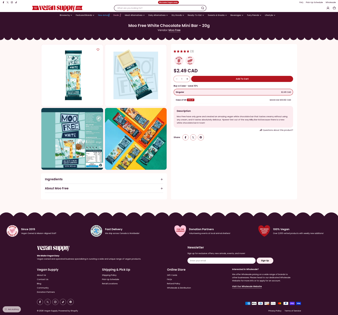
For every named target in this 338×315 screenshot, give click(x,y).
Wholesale (331, 2)
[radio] (233, 92)
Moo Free (174, 30)
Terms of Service (293, 310)
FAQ (301, 2)
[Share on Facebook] (185, 137)
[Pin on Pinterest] (201, 137)
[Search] (202, 8)
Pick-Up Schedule (314, 2)
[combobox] (160, 8)
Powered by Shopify (68, 310)
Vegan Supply (51, 310)
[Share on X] (193, 137)
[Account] (328, 8)
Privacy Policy (274, 310)
